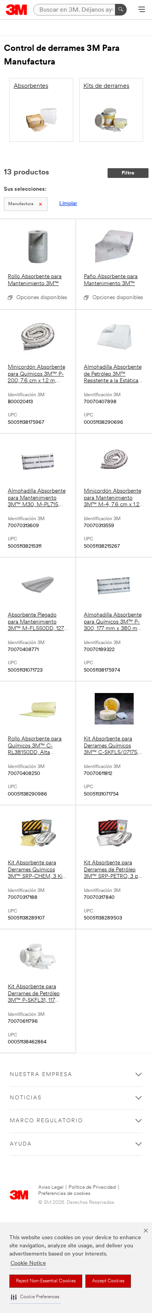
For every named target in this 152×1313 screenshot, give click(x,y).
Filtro (128, 173)
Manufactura (21, 204)
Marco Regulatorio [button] (46, 1121)
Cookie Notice (28, 1263)
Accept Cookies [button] (108, 1281)
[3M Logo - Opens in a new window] (16, 10)
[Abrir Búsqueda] (141, 10)
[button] (35, 1297)
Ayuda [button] (21, 1144)
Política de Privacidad (92, 1187)
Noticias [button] (26, 1098)
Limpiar (68, 204)
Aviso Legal (51, 1187)
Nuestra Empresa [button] (41, 1075)
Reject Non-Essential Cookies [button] (46, 1281)
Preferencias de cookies (64, 1193)
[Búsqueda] (121, 10)
